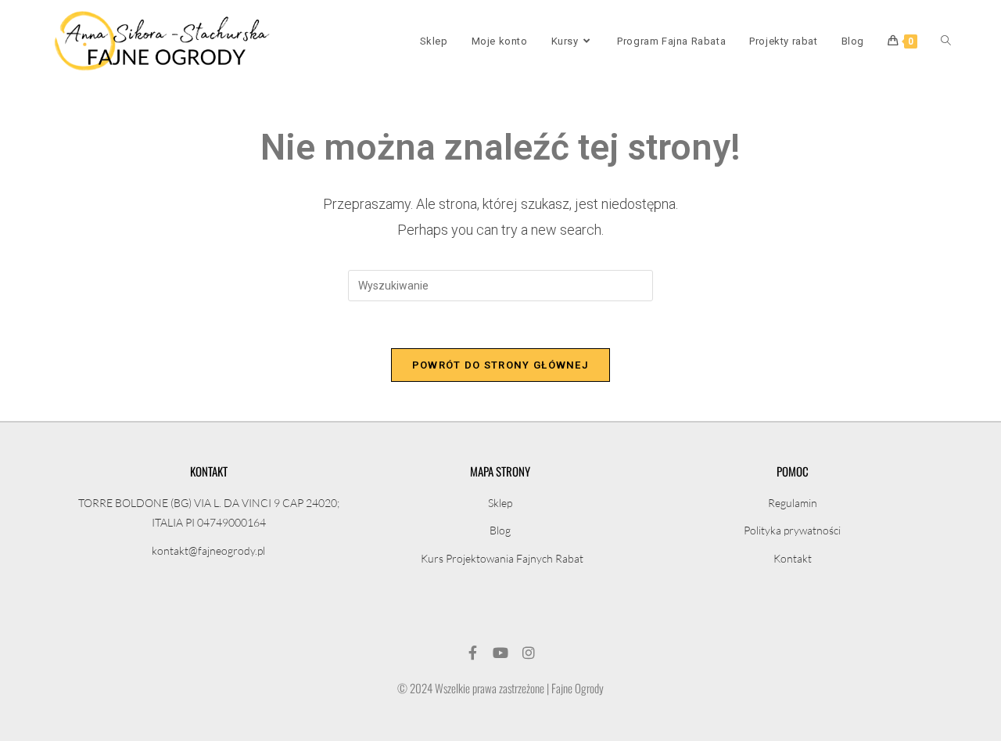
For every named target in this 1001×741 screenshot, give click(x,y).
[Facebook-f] (472, 652)
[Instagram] (529, 652)
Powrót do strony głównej (500, 365)
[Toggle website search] (946, 41)
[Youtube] (500, 652)
